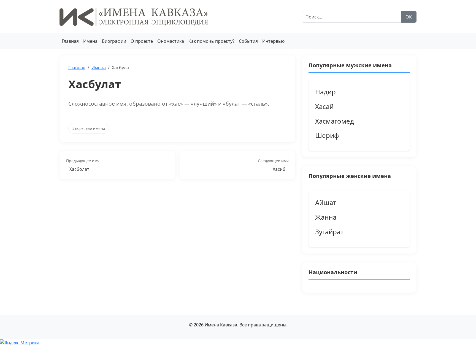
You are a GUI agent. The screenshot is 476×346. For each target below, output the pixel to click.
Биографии (114, 41)
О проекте (142, 41)
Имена (90, 41)
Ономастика (170, 41)
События (248, 41)
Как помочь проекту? (211, 41)
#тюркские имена (88, 128)
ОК (408, 17)
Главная (70, 41)
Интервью (273, 41)
